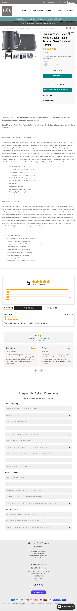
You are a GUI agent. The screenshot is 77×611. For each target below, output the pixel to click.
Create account (52, 2)
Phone (44, 568)
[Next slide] (35, 56)
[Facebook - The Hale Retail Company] (38, 585)
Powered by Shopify (28, 603)
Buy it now (57, 76)
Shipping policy (69, 603)
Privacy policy (49, 603)
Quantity (45, 61)
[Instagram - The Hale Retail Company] (42, 585)
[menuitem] (8, 56)
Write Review (28, 308)
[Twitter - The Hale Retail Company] (35, 585)
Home (3, 28)
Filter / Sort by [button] (52, 308)
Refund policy (40, 603)
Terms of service (58, 603)
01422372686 (35, 568)
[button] (49, 49)
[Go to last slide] (3, 56)
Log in (45, 2)
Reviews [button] (8, 308)
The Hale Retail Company (15, 603)
